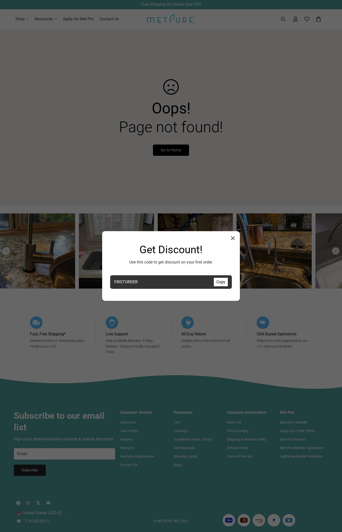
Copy (220, 282)
